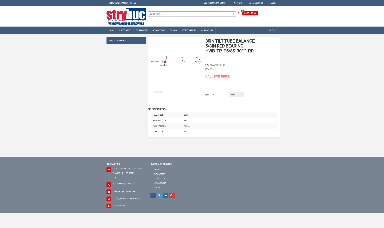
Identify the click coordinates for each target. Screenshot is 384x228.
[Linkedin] (165, 195)
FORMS (173, 30)
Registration (189, 30)
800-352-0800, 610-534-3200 (216, 3)
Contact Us (142, 30)
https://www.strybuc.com (126, 199)
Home (111, 30)
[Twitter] (159, 195)
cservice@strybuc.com (124, 192)
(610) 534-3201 (119, 206)
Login (273, 3)
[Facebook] (153, 195)
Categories (125, 30)
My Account (257, 3)
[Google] (172, 195)
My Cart (239, 3)
